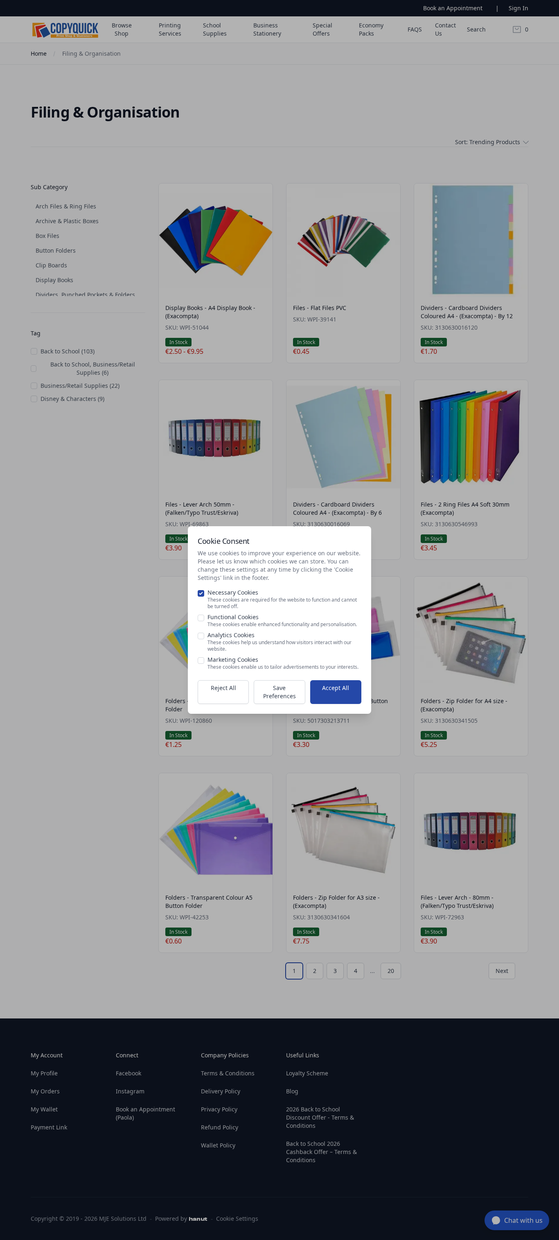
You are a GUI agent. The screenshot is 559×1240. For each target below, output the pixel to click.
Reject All (223, 688)
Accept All (335, 688)
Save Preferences (279, 692)
